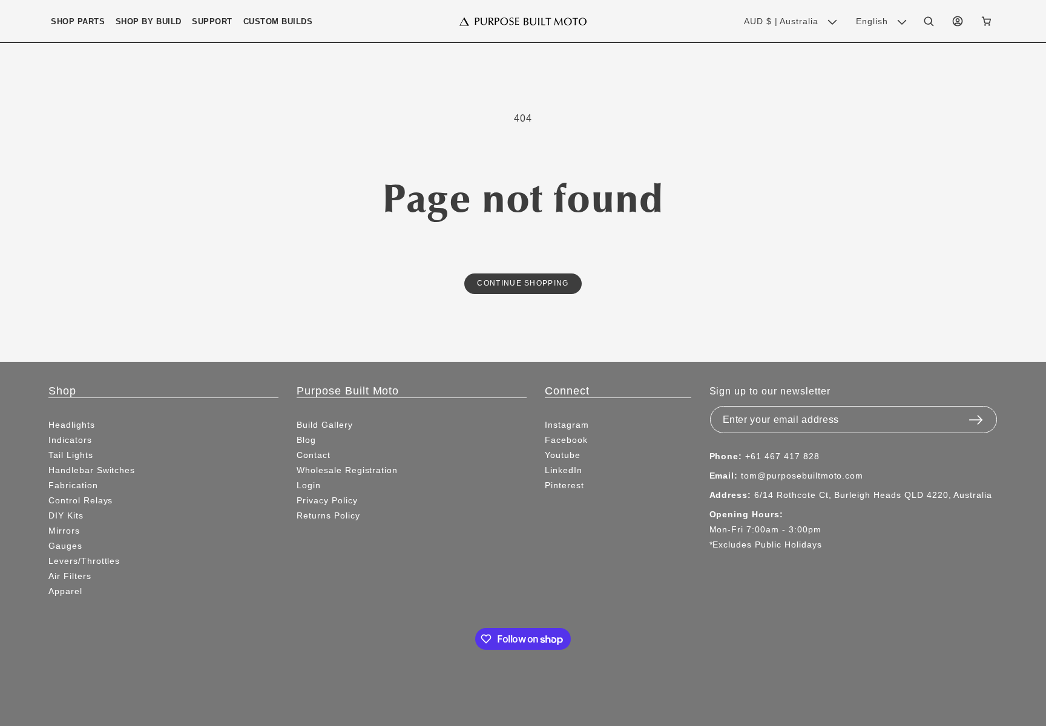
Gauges (65, 546)
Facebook (566, 440)
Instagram (567, 425)
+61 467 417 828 (782, 456)
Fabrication (73, 485)
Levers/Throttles (84, 561)
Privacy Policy (327, 500)
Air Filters (69, 576)
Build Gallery (324, 425)
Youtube (563, 455)
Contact (314, 455)
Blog (306, 440)
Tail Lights (70, 455)
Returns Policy (328, 515)
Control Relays (80, 500)
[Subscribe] (976, 416)
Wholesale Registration (347, 470)
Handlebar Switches (91, 470)
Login (309, 485)
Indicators (70, 440)
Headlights (71, 425)
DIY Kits (66, 515)
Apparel (65, 591)
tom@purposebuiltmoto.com (802, 475)
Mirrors (64, 530)
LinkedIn (563, 470)
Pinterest (564, 485)
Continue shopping (522, 282)
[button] (77, 21)
